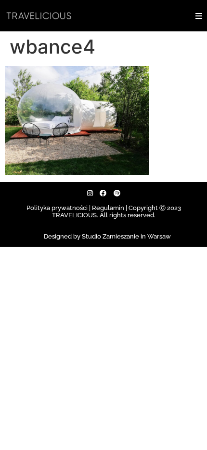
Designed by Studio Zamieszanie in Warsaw (107, 236)
